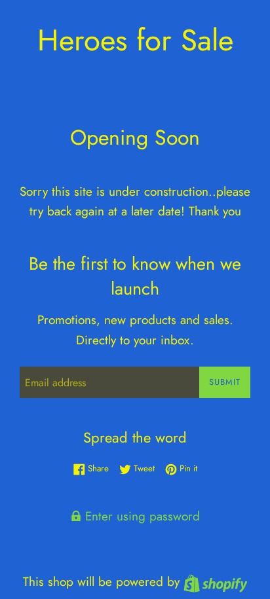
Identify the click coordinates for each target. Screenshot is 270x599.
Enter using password (140, 516)
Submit (225, 382)
